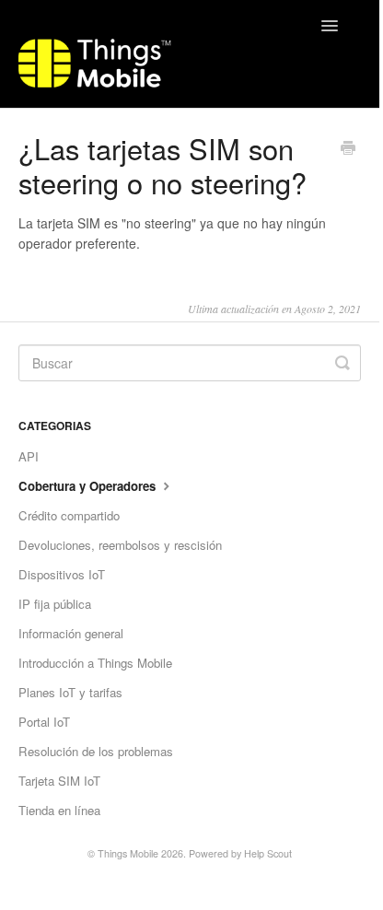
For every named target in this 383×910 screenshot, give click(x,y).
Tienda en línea (59, 810)
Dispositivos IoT (61, 574)
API (28, 456)
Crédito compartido (69, 515)
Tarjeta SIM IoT (59, 780)
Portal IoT (44, 721)
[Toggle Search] (342, 362)
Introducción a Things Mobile (95, 662)
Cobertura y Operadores (88, 486)
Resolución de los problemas (95, 751)
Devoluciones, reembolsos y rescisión (120, 545)
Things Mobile (128, 853)
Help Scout (268, 853)
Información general (70, 633)
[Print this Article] (348, 149)
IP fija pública (54, 603)
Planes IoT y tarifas (70, 692)
